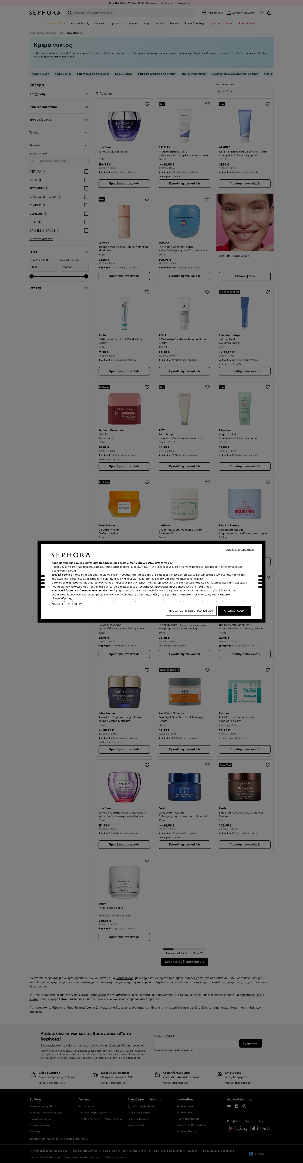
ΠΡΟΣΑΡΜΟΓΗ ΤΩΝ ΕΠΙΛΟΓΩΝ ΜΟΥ (191, 610)
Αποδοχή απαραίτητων (240, 549)
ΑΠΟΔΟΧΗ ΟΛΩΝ (234, 610)
